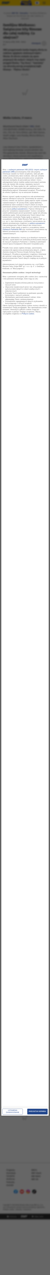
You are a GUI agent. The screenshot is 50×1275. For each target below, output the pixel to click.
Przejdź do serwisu (37, 1111)
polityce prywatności (19, 209)
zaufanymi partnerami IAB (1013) (20, 170)
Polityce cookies (28, 314)
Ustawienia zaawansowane (12, 1111)
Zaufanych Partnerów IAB (12, 229)
